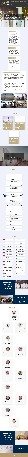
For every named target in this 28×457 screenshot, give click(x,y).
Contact (8, 4)
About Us (12, 2)
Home (8, 2)
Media (25, 2)
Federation (17, 2)
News (21, 2)
